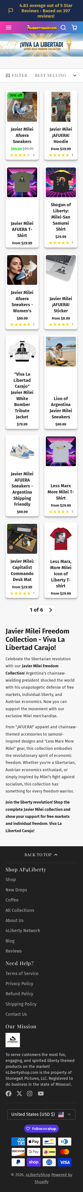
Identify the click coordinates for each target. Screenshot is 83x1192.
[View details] (13, 1040)
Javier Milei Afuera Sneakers (22, 125)
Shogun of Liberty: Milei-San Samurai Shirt (60, 207)
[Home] (41, 27)
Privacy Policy (19, 983)
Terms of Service (22, 973)
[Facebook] (9, 1093)
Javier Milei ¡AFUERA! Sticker (60, 292)
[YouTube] (41, 1093)
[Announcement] (41, 10)
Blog (10, 941)
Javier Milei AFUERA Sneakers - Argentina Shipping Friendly (22, 476)
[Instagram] (30, 1093)
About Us (14, 920)
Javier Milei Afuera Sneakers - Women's (22, 292)
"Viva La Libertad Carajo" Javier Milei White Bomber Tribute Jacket (22, 382)
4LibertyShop (38, 1174)
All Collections (20, 910)
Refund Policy (19, 993)
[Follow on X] (19, 1093)
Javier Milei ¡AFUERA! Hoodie (60, 125)
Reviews (14, 951)
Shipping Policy (21, 1004)
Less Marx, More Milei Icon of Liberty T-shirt (60, 560)
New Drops (16, 889)
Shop (11, 879)
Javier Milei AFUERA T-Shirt (22, 207)
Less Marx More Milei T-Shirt (60, 476)
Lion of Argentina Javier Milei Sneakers (60, 382)
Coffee (12, 900)
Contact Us (16, 1014)
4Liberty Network (23, 930)
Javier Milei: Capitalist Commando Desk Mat (22, 560)
